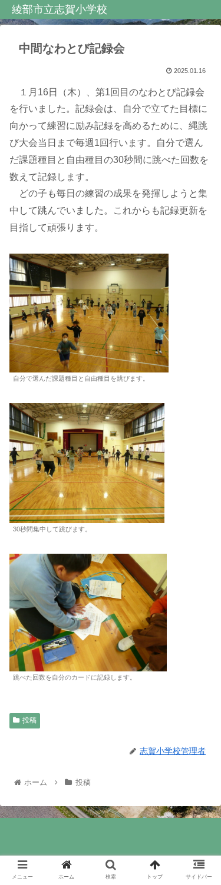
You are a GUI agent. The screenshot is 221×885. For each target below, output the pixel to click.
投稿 (29, 720)
